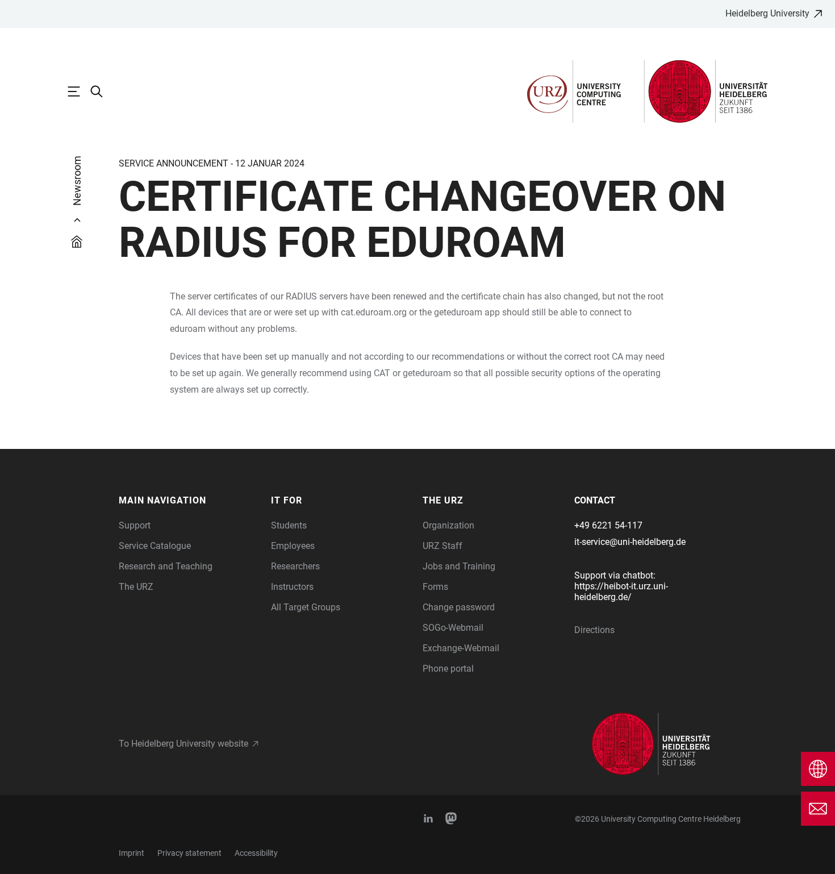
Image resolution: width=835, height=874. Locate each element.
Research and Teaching (165, 566)
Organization (448, 525)
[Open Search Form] (102, 91)
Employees (293, 545)
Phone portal (448, 668)
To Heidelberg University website (183, 743)
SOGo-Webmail (453, 627)
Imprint (131, 853)
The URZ (136, 586)
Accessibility (256, 853)
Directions (594, 630)
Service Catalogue (155, 545)
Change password (459, 607)
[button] (189, 500)
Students (289, 525)
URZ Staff (442, 545)
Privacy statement (189, 853)
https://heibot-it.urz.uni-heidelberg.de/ (621, 591)
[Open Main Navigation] (79, 91)
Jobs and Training (459, 566)
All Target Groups (305, 607)
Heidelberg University (767, 13)
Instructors (292, 586)
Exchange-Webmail (461, 648)
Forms (435, 586)
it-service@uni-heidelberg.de (630, 541)
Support (135, 525)
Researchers (295, 566)
